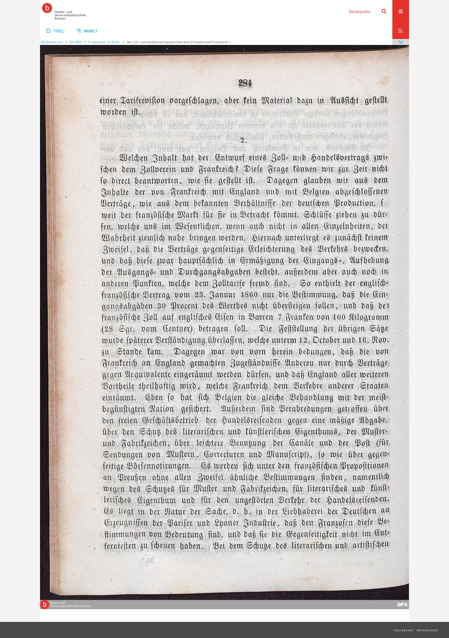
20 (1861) (76, 42)
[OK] (384, 11)
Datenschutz (428, 630)
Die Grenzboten (52, 42)
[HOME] (64, 11)
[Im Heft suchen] (400, 30)
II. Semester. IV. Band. (104, 42)
